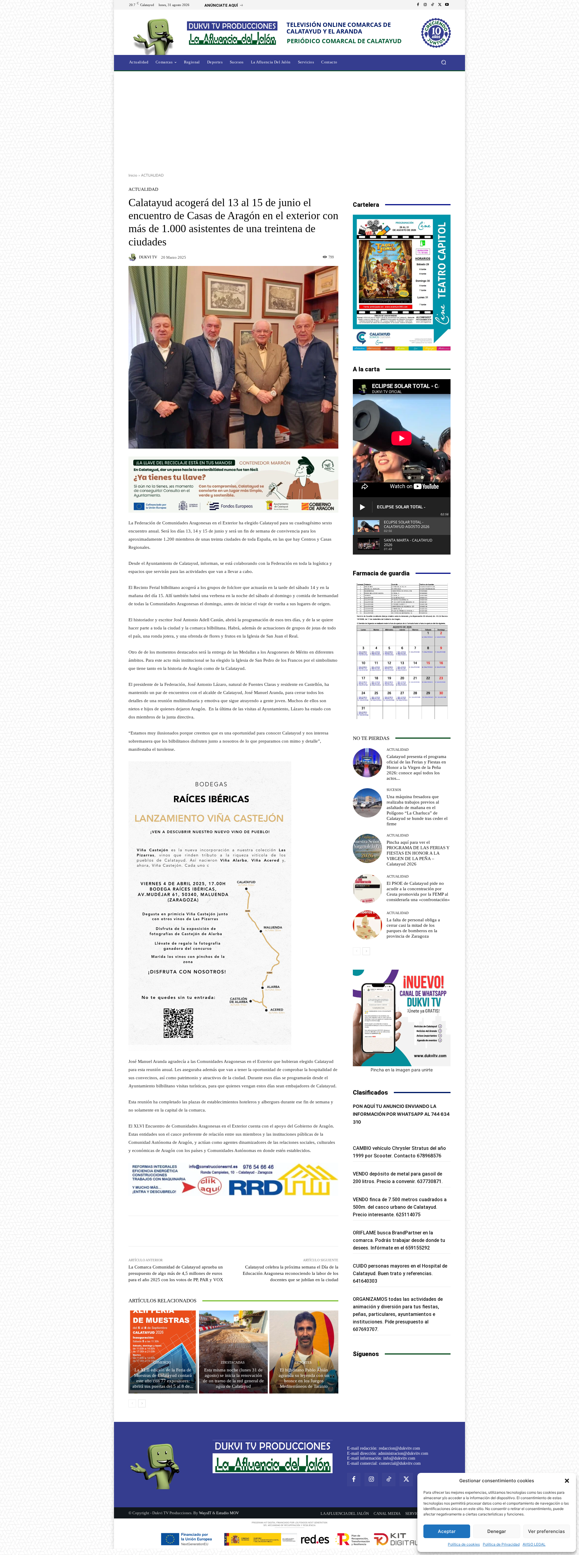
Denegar (496, 1531)
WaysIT (205, 1513)
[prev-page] (132, 1403)
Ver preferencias (546, 1531)
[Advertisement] (289, 120)
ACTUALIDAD (152, 175)
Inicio (132, 175)
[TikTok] (432, 4)
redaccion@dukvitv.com (399, 1448)
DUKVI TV (148, 257)
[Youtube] (447, 4)
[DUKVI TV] (133, 257)
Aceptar (447, 1531)
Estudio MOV (227, 1513)
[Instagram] (425, 4)
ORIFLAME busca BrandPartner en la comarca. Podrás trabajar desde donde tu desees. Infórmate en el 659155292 (399, 1240)
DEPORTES (303, 1362)
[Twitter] (439, 4)
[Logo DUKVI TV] (155, 36)
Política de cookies (464, 1544)
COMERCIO (162, 1362)
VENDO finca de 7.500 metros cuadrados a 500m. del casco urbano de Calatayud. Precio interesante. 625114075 (400, 1207)
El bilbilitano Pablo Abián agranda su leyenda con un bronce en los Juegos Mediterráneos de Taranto (304, 1378)
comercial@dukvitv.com (400, 1463)
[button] (567, 1481)
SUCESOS (394, 790)
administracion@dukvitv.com (403, 1453)
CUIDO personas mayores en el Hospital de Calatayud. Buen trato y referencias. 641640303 (400, 1273)
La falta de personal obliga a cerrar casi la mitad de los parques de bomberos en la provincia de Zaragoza (413, 928)
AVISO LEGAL (534, 1544)
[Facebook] (418, 4)
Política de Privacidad (501, 1544)
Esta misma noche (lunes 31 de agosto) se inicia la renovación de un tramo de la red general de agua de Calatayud (233, 1378)
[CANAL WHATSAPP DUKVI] (402, 1018)
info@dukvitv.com (399, 1458)
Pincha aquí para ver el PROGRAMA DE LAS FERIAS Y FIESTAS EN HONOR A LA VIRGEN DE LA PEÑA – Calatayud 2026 (418, 853)
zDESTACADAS (233, 1362)
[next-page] (142, 1403)
